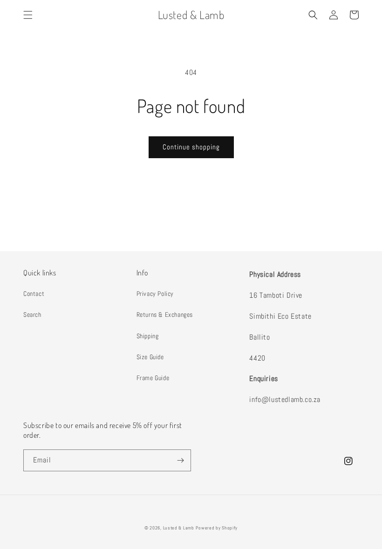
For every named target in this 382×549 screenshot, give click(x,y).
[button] (28, 15)
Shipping (147, 336)
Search (32, 314)
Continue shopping (191, 146)
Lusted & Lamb (178, 528)
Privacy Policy (155, 293)
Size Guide (150, 357)
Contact (33, 293)
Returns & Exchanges (164, 314)
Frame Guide (153, 378)
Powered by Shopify (217, 528)
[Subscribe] (180, 460)
